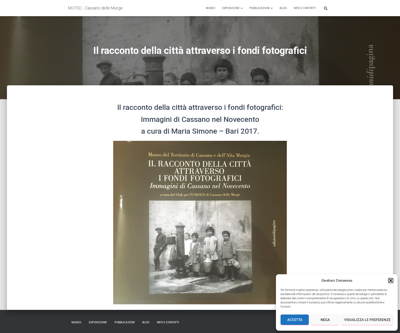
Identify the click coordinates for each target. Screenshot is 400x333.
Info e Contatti (305, 8)
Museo (210, 8)
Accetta (294, 320)
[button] (390, 280)
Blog (283, 8)
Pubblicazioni (260, 8)
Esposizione (231, 8)
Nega (325, 320)
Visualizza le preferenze (367, 320)
